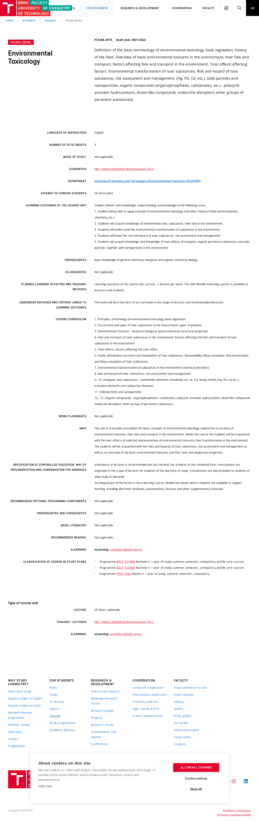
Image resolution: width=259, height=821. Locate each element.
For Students (97, 8)
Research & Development (140, 8)
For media (181, 723)
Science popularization (148, 716)
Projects (96, 718)
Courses (55, 716)
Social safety (182, 737)
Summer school (18, 725)
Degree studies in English (25, 698)
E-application (16, 746)
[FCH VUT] (22, 8)
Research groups (102, 710)
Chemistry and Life (145, 702)
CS (252, 8)
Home (9, 20)
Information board (186, 730)
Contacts (180, 744)
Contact (13, 739)
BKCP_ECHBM (126, 568)
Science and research (105, 691)
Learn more (45, 785)
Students (28, 20)
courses (50, 20)
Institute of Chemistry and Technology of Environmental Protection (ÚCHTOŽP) (147, 181)
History (179, 702)
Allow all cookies (196, 767)
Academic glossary (62, 730)
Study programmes (63, 723)
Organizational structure (190, 687)
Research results (102, 725)
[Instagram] (234, 781)
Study (53, 694)
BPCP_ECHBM (126, 562)
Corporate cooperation (148, 687)
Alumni (178, 709)
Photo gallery (183, 716)
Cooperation (181, 8)
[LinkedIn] (246, 781)
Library (54, 709)
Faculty (208, 8)
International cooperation (150, 694)
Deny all (196, 788)
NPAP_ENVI (124, 574)
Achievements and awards (103, 734)
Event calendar (184, 694)
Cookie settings (196, 778)
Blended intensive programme (20, 715)
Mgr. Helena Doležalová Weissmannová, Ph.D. (124, 169)
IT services (57, 702)
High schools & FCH (146, 709)
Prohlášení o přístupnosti (237, 810)
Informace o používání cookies (234, 814)
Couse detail (74, 20)
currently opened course (126, 549)
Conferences (99, 744)
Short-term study (19, 691)
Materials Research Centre (104, 700)
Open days (15, 732)
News (53, 687)
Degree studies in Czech (24, 705)
